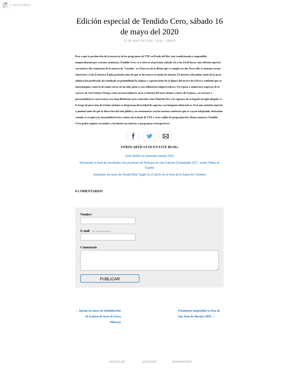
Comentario (88, 247)
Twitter (149, 136)
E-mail (95, 230)
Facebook (133, 136)
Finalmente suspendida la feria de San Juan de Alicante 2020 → (199, 313)
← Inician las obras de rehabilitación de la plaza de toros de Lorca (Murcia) (98, 316)
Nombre (86, 214)
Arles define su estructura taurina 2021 (149, 155)
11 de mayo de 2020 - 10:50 (143, 40)
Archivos (149, 361)
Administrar (182, 361)
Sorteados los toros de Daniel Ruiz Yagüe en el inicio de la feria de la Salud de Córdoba (149, 174)
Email (165, 136)
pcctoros (21, 5)
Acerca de (117, 361)
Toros (170, 40)
